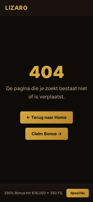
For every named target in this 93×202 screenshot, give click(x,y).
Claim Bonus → (47, 133)
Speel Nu (78, 193)
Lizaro (16, 7)
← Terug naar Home (46, 117)
